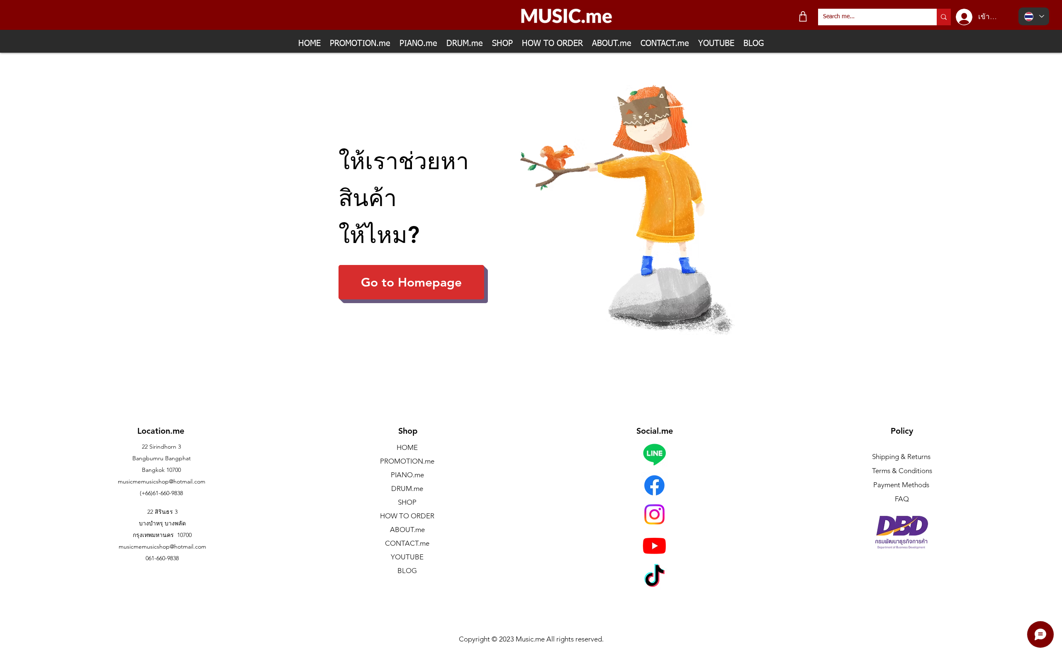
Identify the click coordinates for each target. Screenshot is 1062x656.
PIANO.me (407, 475)
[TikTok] (654, 577)
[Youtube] (654, 545)
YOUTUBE (407, 557)
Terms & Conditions (902, 470)
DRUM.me (407, 488)
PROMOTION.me (407, 461)
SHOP (407, 502)
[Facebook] (654, 485)
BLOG (407, 570)
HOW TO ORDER (407, 516)
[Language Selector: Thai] (1033, 16)
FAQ (902, 499)
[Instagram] (654, 514)
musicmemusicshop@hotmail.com (161, 481)
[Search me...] (944, 17)
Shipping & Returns (901, 456)
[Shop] (803, 16)
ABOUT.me (407, 529)
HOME (407, 447)
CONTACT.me (407, 543)
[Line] (654, 454)
